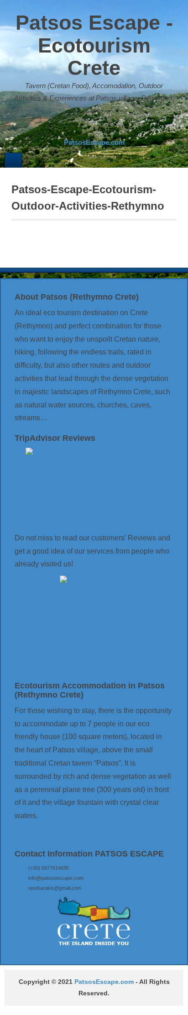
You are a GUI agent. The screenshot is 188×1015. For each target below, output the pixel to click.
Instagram (99, 128)
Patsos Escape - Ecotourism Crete (94, 45)
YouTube (111, 128)
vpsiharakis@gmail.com (54, 888)
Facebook (87, 128)
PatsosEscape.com (104, 981)
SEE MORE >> (39, 833)
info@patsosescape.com (56, 878)
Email (74, 128)
